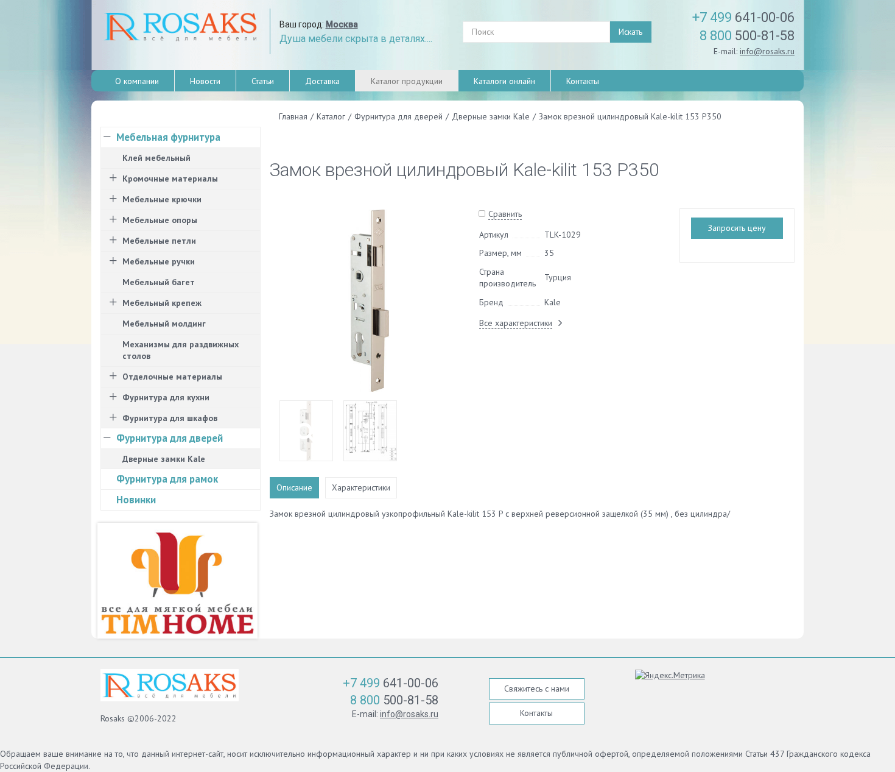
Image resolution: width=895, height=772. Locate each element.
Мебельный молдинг (164, 323)
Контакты (582, 81)
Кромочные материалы (170, 178)
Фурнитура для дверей (169, 438)
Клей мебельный (156, 157)
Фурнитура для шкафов (169, 418)
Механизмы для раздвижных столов (180, 350)
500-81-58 (747, 35)
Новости (205, 81)
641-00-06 (743, 17)
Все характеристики (515, 322)
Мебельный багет (158, 282)
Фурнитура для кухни (165, 397)
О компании (137, 81)
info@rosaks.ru (767, 51)
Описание (294, 487)
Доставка (322, 81)
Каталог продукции (407, 81)
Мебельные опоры (159, 219)
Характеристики (361, 487)
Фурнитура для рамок (167, 479)
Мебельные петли (159, 240)
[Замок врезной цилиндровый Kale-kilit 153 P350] (370, 299)
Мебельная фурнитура (168, 137)
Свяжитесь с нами (536, 688)
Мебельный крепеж (162, 302)
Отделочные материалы (172, 376)
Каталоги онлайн (504, 81)
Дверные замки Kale (163, 458)
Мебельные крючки (162, 199)
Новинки (136, 499)
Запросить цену (737, 227)
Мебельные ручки (158, 261)
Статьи (262, 81)
